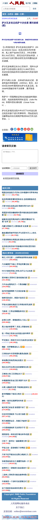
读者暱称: (6, 168)
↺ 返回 (5, 3)
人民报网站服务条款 (20, 503)
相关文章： (7, 188)
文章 (22, 14)
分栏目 (10, 14)
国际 (17, 14)
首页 (4, 14)
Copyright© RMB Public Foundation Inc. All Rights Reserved (20, 496)
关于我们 (20, 507)
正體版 (34, 3)
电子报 (28, 3)
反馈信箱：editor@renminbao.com (20, 511)
